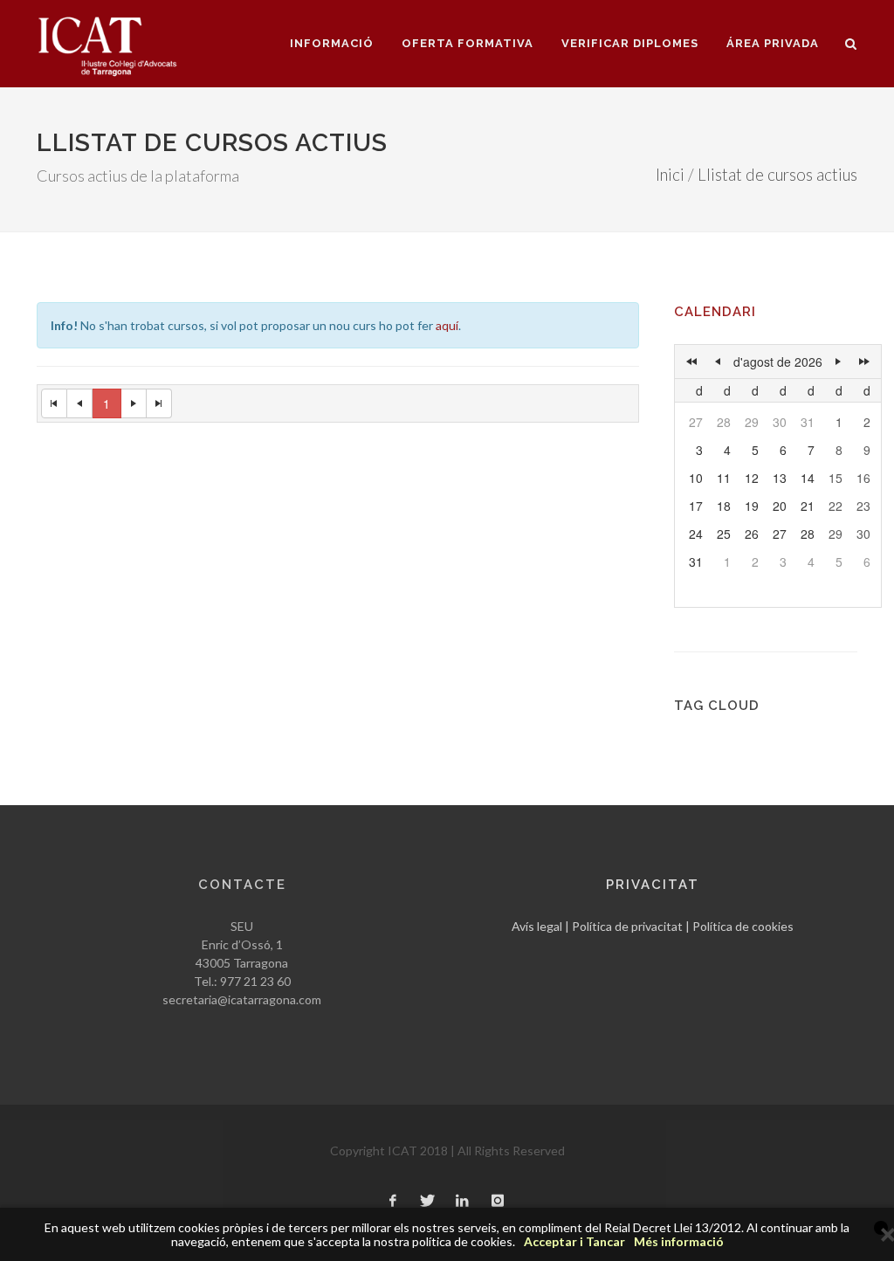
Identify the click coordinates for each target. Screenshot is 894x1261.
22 (835, 505)
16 (863, 477)
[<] (718, 361)
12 (752, 477)
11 (724, 477)
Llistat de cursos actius (777, 174)
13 (780, 477)
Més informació (679, 1241)
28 (724, 422)
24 (696, 533)
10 (696, 477)
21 (808, 505)
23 (863, 505)
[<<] (691, 361)
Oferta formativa (467, 43)
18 (724, 505)
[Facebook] (393, 1202)
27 (696, 422)
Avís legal (537, 926)
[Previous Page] (80, 403)
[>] (838, 361)
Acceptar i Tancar (574, 1241)
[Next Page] (134, 403)
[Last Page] (159, 403)
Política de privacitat (627, 926)
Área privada (772, 43)
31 (808, 422)
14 (808, 477)
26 (752, 533)
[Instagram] (498, 1202)
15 (835, 477)
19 (752, 505)
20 (780, 505)
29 (752, 422)
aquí (447, 325)
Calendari (715, 312)
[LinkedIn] (463, 1202)
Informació (332, 43)
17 (696, 505)
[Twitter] (428, 1202)
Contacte (242, 884)
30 (780, 422)
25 (724, 533)
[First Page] (54, 403)
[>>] (864, 361)
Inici (670, 174)
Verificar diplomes (629, 43)
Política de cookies (743, 926)
